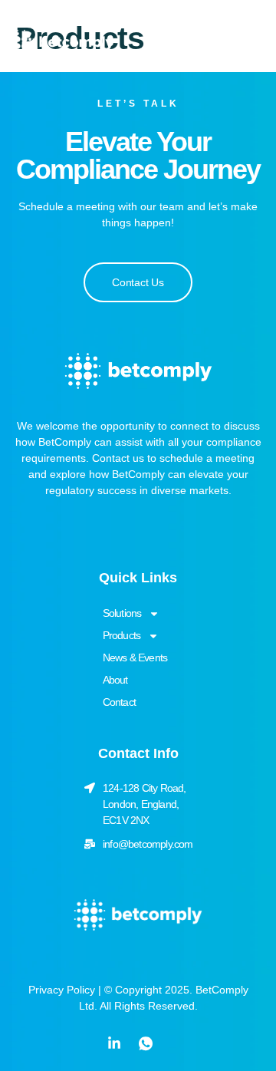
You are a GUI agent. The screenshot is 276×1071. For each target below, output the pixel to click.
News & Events (135, 657)
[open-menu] (235, 42)
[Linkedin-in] (114, 1043)
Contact (119, 702)
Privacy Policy (61, 990)
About (115, 680)
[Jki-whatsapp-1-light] (146, 1043)
